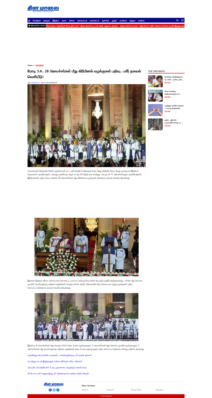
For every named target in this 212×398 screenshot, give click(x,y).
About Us (85, 390)
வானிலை (123, 20)
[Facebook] (50, 390)
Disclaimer (159, 390)
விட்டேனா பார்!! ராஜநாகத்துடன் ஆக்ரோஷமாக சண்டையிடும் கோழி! (58, 373)
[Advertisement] (101, 45)
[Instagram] (57, 390)
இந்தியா (56, 20)
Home (30, 65)
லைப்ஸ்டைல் (94, 20)
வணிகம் (141, 20)
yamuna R (35, 83)
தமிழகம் (46, 20)
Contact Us (110, 390)
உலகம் (64, 20)
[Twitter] (54, 390)
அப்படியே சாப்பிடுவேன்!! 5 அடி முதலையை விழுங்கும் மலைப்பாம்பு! (57, 367)
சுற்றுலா (132, 20)
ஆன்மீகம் (105, 20)
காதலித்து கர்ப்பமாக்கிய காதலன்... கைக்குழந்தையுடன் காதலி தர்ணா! (59, 355)
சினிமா (72, 20)
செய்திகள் (37, 20)
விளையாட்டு (82, 20)
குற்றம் (114, 20)
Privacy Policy (136, 390)
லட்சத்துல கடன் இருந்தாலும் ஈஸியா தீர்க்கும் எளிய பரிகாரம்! (54, 361)
